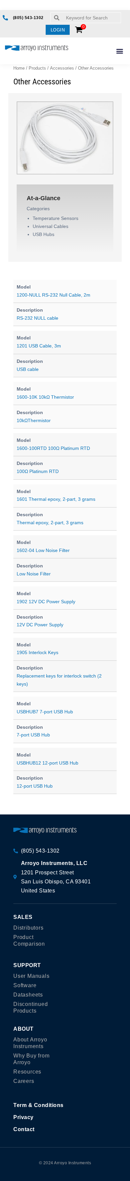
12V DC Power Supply (40, 624)
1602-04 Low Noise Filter (43, 550)
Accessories (62, 68)
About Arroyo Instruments (30, 1043)
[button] (58, 30)
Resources (27, 1072)
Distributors (28, 928)
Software (24, 985)
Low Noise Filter (34, 573)
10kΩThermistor (34, 420)
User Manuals (31, 976)
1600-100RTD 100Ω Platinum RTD (53, 448)
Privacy (23, 1117)
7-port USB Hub (33, 734)
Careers (23, 1081)
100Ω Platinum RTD (38, 471)
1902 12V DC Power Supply (46, 601)
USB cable (28, 369)
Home (19, 68)
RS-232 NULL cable (37, 318)
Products (37, 68)
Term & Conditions (38, 1105)
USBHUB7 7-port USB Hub (45, 711)
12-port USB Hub (35, 786)
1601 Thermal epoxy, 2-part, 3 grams (56, 499)
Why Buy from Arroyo (31, 1059)
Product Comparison (29, 940)
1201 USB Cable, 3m (39, 345)
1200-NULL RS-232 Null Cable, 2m (53, 295)
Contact (24, 1129)
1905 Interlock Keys (37, 652)
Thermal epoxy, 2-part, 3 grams (50, 522)
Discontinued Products (30, 1007)
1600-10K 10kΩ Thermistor (45, 397)
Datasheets (28, 995)
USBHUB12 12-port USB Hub (47, 763)
